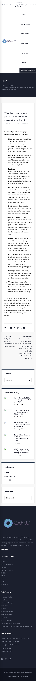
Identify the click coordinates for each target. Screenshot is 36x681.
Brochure (4, 617)
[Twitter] (14, 328)
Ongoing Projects (6, 614)
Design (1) (7, 480)
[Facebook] (11, 328)
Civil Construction (7, 564)
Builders (4, 573)
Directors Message (7, 603)
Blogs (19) (7, 472)
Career (3, 609)
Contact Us (4, 584)
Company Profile (6, 597)
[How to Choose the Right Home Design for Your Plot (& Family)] (8, 398)
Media (3, 576)
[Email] (27, 328)
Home (3, 85)
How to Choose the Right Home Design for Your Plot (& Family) (22, 399)
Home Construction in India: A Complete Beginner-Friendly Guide (22, 412)
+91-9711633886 (6, 648)
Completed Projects (7, 611)
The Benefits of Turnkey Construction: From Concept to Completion (22, 424)
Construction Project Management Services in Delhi (17, 626)
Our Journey (5, 600)
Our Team (4, 606)
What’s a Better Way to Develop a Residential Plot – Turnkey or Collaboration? (22, 450)
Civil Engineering (6, 620)
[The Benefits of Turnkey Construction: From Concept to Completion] (8, 423)
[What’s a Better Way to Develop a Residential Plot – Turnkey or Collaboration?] (8, 449)
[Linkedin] (24, 328)
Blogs (11, 85)
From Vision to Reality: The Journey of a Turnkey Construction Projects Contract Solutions (10, 341)
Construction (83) (9, 476)
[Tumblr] (21, 328)
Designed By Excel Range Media (18, 676)
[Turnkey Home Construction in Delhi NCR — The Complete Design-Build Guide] (8, 435)
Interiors (3, 567)
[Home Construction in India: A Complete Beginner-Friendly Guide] (8, 410)
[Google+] (17, 328)
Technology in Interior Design (10, 623)
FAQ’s (3, 582)
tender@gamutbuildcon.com (10, 645)
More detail (4, 549)
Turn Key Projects (6, 570)
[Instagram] (6, 659)
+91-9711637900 (6, 651)
